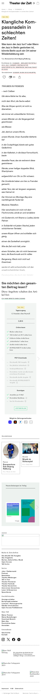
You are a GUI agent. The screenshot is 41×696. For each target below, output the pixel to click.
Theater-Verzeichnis (9, 586)
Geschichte (6, 633)
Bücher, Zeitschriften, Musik (12, 560)
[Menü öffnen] (3, 3)
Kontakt (4, 635)
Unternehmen (6, 630)
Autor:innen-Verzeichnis (11, 588)
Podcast (5, 573)
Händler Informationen (10, 606)
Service (4, 568)
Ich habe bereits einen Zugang (13, 298)
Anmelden (5, 625)
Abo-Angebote (7, 558)
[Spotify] (18, 639)
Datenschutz (19, 688)
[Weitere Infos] (28, 362)
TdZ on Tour (6, 580)
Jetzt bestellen (20, 408)
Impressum (5, 688)
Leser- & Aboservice (9, 590)
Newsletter (6, 575)
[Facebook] (13, 639)
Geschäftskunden (8, 596)
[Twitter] (8, 639)
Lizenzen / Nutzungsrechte (12, 604)
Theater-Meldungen (9, 578)
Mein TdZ (5, 612)
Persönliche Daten (8, 623)
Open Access (7, 562)
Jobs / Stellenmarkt (9, 571)
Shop (10, 9)
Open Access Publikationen (12, 608)
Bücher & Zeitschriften (10, 553)
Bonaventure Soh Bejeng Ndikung (17, 59)
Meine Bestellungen (9, 617)
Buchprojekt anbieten (10, 601)
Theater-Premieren (9, 582)
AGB (11, 688)
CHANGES (18, 9)
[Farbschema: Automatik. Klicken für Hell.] (33, 3)
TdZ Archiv (6, 564)
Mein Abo (5, 621)
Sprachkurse (6, 592)
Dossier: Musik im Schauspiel (24, 72)
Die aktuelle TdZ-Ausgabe (11, 556)
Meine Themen (7, 615)
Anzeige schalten (8, 599)
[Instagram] (3, 639)
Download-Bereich (9, 619)
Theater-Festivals (8, 584)
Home (3, 9)
